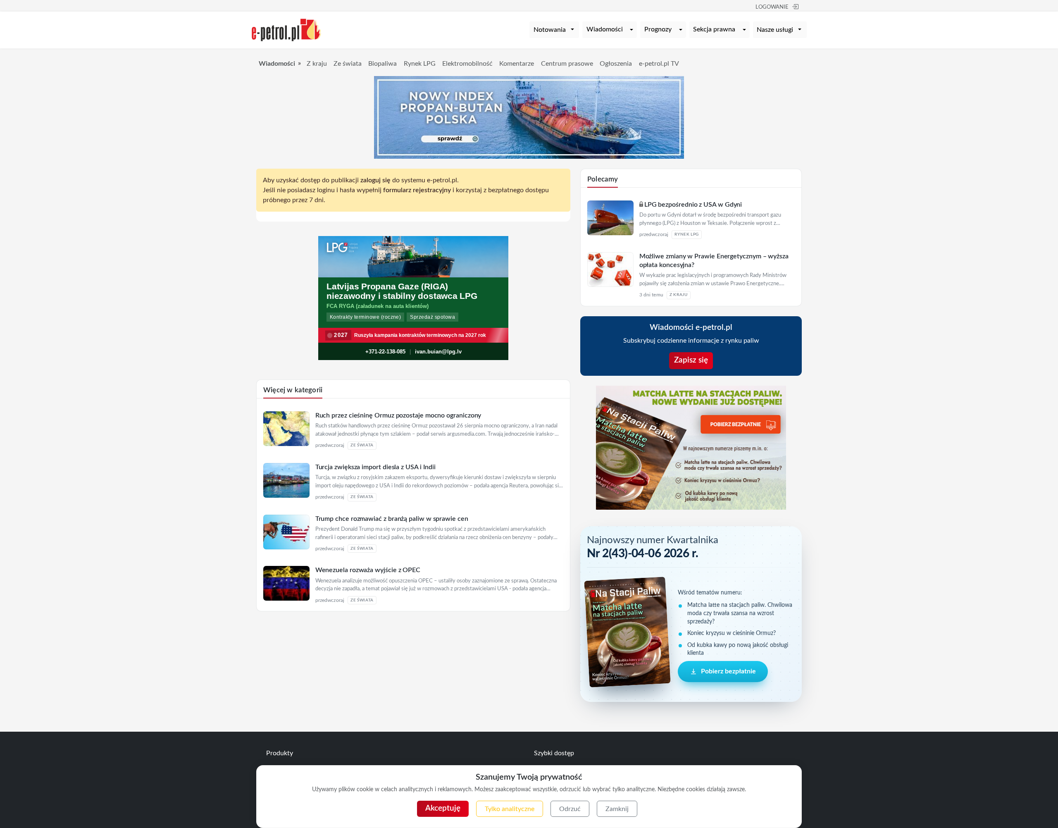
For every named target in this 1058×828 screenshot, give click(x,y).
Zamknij (617, 809)
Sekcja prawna (714, 29)
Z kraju (317, 63)
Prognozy (658, 29)
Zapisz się (691, 360)
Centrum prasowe (567, 63)
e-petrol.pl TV (659, 63)
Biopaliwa (382, 63)
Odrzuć (570, 809)
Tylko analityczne (509, 809)
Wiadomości (604, 29)
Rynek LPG (420, 63)
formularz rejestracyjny (417, 190)
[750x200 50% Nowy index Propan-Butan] (529, 117)
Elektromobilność (467, 63)
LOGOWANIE (772, 7)
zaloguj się (375, 180)
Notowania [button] (550, 29)
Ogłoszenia (616, 63)
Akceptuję (442, 808)
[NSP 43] (691, 447)
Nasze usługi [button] (775, 29)
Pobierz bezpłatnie (728, 671)
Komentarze (516, 63)
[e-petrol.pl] (286, 29)
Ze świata (348, 63)
